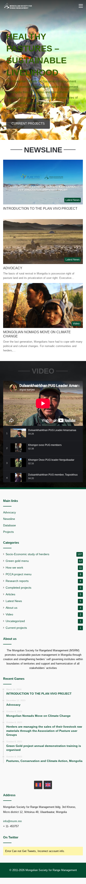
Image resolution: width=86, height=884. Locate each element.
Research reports (17, 581)
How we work (14, 567)
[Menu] (81, 7)
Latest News (14, 601)
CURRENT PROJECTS (28, 123)
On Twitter (10, 837)
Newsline (9, 518)
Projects (8, 531)
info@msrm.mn (12, 821)
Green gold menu (17, 561)
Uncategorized (15, 621)
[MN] (38, 785)
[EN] (48, 785)
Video (9, 614)
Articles (10, 594)
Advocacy (12, 268)
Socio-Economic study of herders (27, 554)
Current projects (16, 627)
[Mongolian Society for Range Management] (20, 6)
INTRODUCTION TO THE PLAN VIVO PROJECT (40, 208)
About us (11, 607)
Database (9, 525)
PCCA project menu (19, 574)
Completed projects (18, 587)
